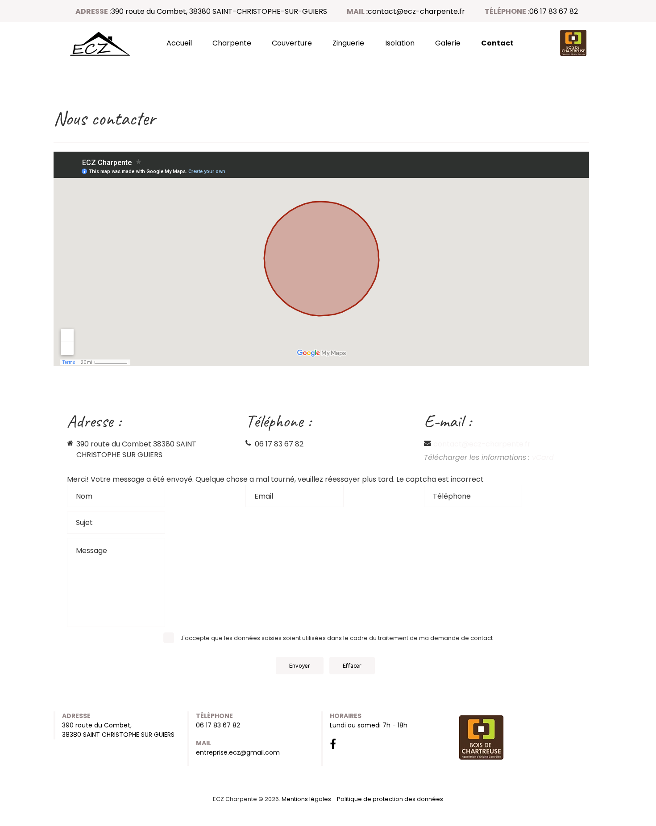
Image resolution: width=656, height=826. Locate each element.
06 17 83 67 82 (553, 11)
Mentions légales (306, 799)
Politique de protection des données (390, 799)
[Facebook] (333, 745)
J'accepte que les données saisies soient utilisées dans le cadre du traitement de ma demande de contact (336, 638)
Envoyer (299, 665)
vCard (543, 457)
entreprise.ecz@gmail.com (238, 752)
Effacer (352, 665)
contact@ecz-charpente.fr (416, 11)
